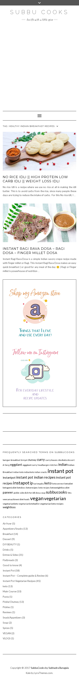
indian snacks (41, 472)
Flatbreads (8, 560)
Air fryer (7, 523)
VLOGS (6, 638)
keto (48, 483)
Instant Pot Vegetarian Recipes (19, 581)
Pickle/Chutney (11, 601)
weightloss (9, 507)
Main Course (9, 591)
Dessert (7, 539)
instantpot (9, 477)
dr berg (6, 465)
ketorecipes (32, 487)
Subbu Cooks (39, 12)
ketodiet (68, 483)
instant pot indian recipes (35, 477)
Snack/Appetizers (12, 617)
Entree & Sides (10, 554)
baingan (6, 460)
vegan (37, 498)
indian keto (18, 472)
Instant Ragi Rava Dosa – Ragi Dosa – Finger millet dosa (34, 251)
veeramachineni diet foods (16, 499)
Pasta (6, 596)
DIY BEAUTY (10, 544)
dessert (71, 460)
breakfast (15, 460)
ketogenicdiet (10, 487)
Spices (6, 628)
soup (43, 493)
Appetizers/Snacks (13, 528)
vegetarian (55, 498)
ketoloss (21, 487)
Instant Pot (9, 570)
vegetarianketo (10, 503)
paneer (8, 492)
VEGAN (7, 633)
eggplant (16, 464)
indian (63, 464)
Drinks (6, 549)
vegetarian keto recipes (52, 503)
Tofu (69, 493)
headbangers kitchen (48, 465)
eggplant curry (30, 465)
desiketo (62, 460)
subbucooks (56, 492)
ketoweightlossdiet (59, 487)
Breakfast (8, 534)
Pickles (6, 607)
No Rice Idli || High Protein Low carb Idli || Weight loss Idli (35, 179)
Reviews (7, 612)
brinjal (24, 460)
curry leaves (51, 460)
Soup (5, 622)
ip (31, 483)
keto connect (58, 483)
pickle (16, 492)
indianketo (29, 472)
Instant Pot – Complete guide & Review (24, 575)
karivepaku (38, 483)
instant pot (60, 471)
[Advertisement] (39, 64)
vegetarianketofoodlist (29, 504)
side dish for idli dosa (30, 492)
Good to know (10, 565)
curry (41, 459)
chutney (32, 459)
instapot (21, 482)
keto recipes (44, 487)
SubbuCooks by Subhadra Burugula (50, 667)
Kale (28, 673)
